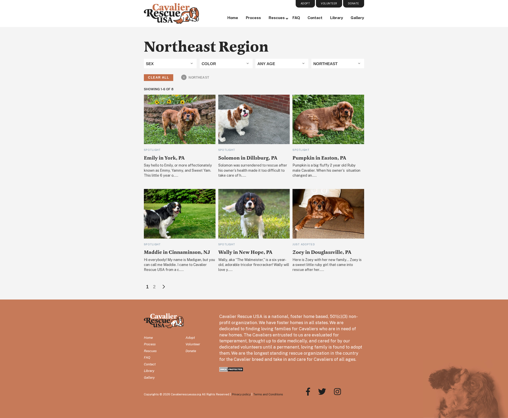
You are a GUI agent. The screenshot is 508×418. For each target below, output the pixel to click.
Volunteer (193, 344)
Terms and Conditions (268, 394)
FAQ (296, 17)
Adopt (190, 338)
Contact (315, 17)
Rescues (276, 17)
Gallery (357, 17)
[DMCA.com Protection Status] (231, 369)
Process (253, 17)
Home (232, 17)
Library (336, 17)
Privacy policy (241, 394)
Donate (191, 351)
